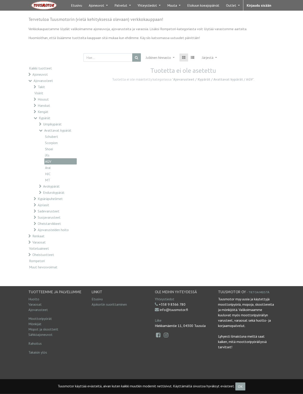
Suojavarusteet (49, 217)
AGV (48, 161)
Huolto (33, 299)
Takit (41, 87)
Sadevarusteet (48, 211)
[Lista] (192, 57)
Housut (43, 99)
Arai (48, 167)
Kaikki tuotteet (40, 68)
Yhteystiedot (164, 299)
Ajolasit (43, 205)
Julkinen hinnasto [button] (159, 57)
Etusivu (97, 299)
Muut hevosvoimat (43, 267)
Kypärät (44, 118)
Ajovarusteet (43, 80)
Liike (158, 320)
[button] (209, 57)
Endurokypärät (54, 192)
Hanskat (44, 105)
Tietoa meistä (258, 292)
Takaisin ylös (37, 352)
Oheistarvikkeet (49, 223)
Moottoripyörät (40, 318)
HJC (48, 174)
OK (240, 386)
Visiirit (38, 93)
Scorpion (51, 143)
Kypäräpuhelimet (50, 198)
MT (47, 180)
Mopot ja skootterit (43, 329)
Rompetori (37, 261)
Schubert (51, 136)
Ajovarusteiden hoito (53, 230)
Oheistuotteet (43, 254)
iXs (47, 155)
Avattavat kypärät (57, 130)
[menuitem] (76, 5)
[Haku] (136, 57)
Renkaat (38, 236)
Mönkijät (34, 324)
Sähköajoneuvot (40, 334)
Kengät (43, 111)
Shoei (49, 149)
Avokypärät (51, 186)
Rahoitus (35, 343)
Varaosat (39, 242)
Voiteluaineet (39, 248)
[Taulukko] (183, 57)
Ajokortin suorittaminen (109, 304)
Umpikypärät (52, 124)
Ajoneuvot (40, 74)
